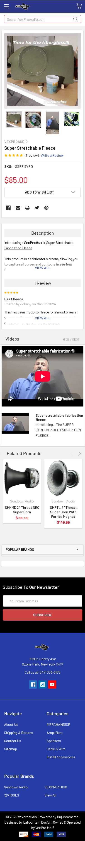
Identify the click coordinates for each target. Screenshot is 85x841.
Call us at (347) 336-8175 (42, 672)
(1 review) (32, 155)
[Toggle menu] (6, 6)
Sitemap (10, 749)
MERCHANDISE (58, 724)
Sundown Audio (16, 787)
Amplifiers (55, 732)
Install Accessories (61, 757)
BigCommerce (67, 817)
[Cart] (80, 6)
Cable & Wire (56, 749)
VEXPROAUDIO (55, 787)
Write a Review (52, 155)
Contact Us (12, 740)
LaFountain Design (37, 822)
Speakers (54, 740)
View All (50, 795)
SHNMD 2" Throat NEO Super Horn (22, 509)
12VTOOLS (11, 795)
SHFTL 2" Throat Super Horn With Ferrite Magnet (63, 512)
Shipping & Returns (18, 732)
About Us (11, 724)
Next (79, 453)
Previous (72, 453)
